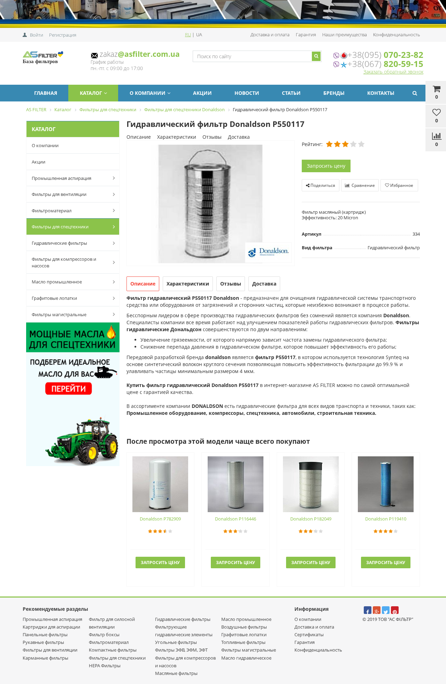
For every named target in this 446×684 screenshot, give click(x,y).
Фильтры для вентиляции (59, 194)
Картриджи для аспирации (51, 627)
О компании (148, 93)
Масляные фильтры (176, 673)
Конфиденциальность (396, 34)
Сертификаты (309, 634)
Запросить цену (326, 165)
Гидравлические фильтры (59, 243)
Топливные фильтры (243, 642)
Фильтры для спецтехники (60, 226)
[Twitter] (386, 610)
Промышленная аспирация (61, 178)
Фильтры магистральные (59, 314)
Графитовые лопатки (54, 298)
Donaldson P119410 (385, 519)
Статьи (291, 93)
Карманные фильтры (45, 658)
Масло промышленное (57, 282)
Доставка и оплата (270, 34)
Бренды (334, 93)
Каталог (91, 93)
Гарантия (306, 34)
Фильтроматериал (51, 210)
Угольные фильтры (176, 642)
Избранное (401, 185)
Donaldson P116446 (235, 519)
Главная (45, 93)
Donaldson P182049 (310, 519)
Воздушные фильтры (244, 627)
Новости (246, 93)
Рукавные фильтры (43, 642)
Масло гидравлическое (246, 658)
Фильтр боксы (104, 634)
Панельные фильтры (45, 634)
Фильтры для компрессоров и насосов (64, 262)
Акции (202, 93)
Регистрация (62, 35)
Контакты (380, 93)
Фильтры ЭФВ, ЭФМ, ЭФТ (181, 650)
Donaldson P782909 (160, 519)
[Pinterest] (395, 610)
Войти (36, 35)
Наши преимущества (344, 34)
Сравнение (363, 185)
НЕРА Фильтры (105, 665)
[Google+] (376, 610)
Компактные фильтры (113, 650)
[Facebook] (367, 610)
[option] (210, 203)
